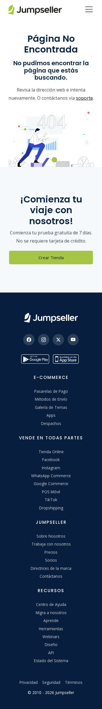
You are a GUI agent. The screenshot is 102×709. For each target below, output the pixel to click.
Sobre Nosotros (51, 536)
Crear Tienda (51, 257)
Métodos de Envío (51, 399)
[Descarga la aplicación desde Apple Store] (67, 359)
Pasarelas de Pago (51, 391)
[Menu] (89, 10)
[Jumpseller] (51, 318)
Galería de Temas (51, 407)
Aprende (51, 620)
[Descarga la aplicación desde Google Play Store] (35, 359)
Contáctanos (51, 576)
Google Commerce (51, 483)
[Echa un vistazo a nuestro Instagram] (43, 339)
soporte (84, 98)
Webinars (51, 636)
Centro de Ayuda (51, 604)
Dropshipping (51, 508)
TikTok (51, 499)
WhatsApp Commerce (51, 475)
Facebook (51, 459)
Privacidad (29, 682)
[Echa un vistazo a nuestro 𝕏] (58, 339)
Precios (51, 552)
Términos (73, 682)
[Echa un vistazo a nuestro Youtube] (73, 339)
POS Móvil (51, 491)
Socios (51, 560)
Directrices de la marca (51, 568)
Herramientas (51, 628)
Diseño (51, 644)
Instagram (51, 467)
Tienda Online (51, 451)
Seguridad (51, 682)
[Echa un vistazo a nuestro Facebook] (29, 339)
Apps (51, 415)
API (51, 652)
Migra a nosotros (51, 612)
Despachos (51, 423)
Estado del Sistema (51, 660)
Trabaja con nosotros (51, 544)
